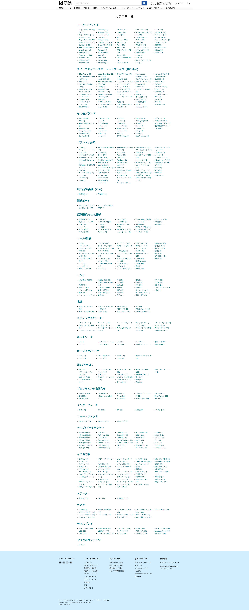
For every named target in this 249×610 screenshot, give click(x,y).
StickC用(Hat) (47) (104, 229)
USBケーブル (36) (104, 467)
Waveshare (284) (142, 37)
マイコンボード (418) (105, 205)
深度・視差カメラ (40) (143, 517)
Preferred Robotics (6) (162, 40)
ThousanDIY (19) (104, 92)
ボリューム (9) (141, 248)
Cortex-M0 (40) (103, 445)
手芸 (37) (139, 377)
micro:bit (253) (84, 58)
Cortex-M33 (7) (160, 448)
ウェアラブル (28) (104, 369)
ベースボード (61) (142, 232)
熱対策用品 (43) (160, 256)
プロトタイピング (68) (125, 377)
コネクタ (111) (103, 243)
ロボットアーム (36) (162, 328)
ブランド (86, 8)
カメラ (81, 504)
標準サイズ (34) (122, 421)
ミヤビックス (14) (161, 121)
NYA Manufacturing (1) (106, 82)
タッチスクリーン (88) (162, 528)
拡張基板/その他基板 (89, 214)
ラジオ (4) (120, 358)
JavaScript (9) (83, 399)
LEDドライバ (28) (85, 248)
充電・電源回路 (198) (86, 312)
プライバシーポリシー (142, 568)
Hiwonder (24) (103, 53)
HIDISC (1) (158, 45)
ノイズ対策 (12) (122, 251)
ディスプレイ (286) (86, 528)
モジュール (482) (161, 219)
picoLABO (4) (159, 82)
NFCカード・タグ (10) (87, 487)
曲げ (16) (120, 285)
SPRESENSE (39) (142, 30)
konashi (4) (102, 136)
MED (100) (102, 77)
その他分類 (83, 454)
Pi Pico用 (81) (84, 232)
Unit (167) (101, 224)
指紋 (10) (139, 280)
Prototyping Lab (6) (142, 121)
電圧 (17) (120, 290)
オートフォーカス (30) (125, 515)
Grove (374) (102, 155)
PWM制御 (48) (103, 464)
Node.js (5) (120, 393)
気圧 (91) (101, 295)
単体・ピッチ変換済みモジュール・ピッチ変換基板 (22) (162, 461)
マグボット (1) (160, 118)
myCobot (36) (84, 63)
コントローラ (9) (104, 323)
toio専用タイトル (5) (143, 175)
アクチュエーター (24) (87, 330)
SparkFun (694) (122, 63)
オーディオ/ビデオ (88, 350)
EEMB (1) (101, 121)
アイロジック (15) (104, 102)
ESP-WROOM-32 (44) (125, 443)
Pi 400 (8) (120, 150)
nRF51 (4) (139, 443)
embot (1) (139, 55)
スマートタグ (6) (141, 160)
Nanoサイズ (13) (85, 421)
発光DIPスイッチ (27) (143, 82)
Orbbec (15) (159, 50)
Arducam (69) (103, 32)
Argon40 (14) (84, 128)
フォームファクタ (87, 416)
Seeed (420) (121, 55)
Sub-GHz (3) (140, 342)
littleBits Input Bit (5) (105, 160)
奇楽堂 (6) (120, 102)
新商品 (61, 8)
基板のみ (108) (141, 261)
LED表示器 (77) (103, 531)
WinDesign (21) (103, 97)
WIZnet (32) (140, 40)
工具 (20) (139, 266)
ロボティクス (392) (123, 380)
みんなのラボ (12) (123, 87)
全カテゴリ (140, 8)
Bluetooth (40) (84, 136)
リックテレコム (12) (143, 47)
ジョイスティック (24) (106, 248)
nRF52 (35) (140, 440)
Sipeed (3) (139, 123)
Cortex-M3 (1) (122, 433)
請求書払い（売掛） (116, 568)
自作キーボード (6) (142, 375)
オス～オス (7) (103, 472)
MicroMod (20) (103, 178)
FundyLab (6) (140, 84)
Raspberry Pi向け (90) (86, 517)
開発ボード (83, 200)
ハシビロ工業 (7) (160, 77)
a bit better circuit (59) (87, 77)
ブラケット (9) (160, 325)
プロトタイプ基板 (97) (143, 227)
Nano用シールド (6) (124, 232)
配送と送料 (138, 565)
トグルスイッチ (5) (123, 477)
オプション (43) (103, 482)
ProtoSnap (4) (140, 118)
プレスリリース (89, 600)
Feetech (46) (102, 50)
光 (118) (120, 280)
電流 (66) (120, 293)
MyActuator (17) (160, 35)
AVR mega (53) (103, 435)
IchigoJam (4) (102, 131)
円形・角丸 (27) (141, 531)
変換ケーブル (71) (161, 482)
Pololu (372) (121, 42)
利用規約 (138, 571)
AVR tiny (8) (102, 438)
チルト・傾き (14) (85, 290)
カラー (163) (140, 528)
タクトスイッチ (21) (124, 474)
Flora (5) (82, 180)
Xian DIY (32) (140, 94)
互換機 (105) (102, 194)
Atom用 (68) (102, 232)
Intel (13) (101, 55)
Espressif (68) (103, 47)
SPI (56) (119, 410)
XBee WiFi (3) (122, 175)
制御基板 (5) (140, 224)
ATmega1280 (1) (85, 433)
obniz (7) (120, 133)
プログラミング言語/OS (91, 388)
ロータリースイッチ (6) (144, 462)
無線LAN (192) (160, 342)
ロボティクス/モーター (90, 318)
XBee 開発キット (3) (143, 147)
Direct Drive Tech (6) (105, 45)
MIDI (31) (82, 358)
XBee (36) (139, 42)
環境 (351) (139, 282)
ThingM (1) (139, 131)
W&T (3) (158, 97)
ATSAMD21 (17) (142, 445)
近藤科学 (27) (140, 53)
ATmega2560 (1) (85, 440)
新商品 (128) (83, 498)
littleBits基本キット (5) (144, 173)
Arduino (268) (84, 53)
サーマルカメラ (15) (143, 515)
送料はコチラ (167, 4)
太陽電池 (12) (102, 312)
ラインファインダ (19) (87, 295)
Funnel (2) (101, 128)
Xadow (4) (120, 165)
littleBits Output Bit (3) (125, 147)
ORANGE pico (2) (123, 136)
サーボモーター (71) (105, 325)
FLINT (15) (83, 104)
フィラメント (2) (122, 264)
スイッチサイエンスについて (67, 600)
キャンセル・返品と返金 (143, 562)
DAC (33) (82, 356)
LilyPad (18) (121, 123)
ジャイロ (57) (84, 288)
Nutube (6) (102, 183)
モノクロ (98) (121, 534)
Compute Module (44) (87, 150)
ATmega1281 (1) (85, 435)
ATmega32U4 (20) (85, 445)
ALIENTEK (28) (160, 37)
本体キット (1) (160, 152)
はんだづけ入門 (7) (123, 479)
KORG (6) (120, 118)
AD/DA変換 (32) (85, 472)
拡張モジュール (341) (86, 222)
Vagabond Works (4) (105, 94)
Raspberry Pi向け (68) (162, 531)
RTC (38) (82, 251)
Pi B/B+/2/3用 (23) (104, 222)
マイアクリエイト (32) (125, 82)
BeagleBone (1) (84, 133)
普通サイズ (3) (160, 479)
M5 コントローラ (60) (162, 160)
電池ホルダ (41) (160, 243)
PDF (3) (81, 545)
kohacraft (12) (159, 92)
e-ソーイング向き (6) (86, 173)
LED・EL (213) (84, 246)
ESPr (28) (82, 175)
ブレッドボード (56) (124, 269)
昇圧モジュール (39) (143, 309)
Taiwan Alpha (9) (160, 42)
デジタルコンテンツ (89, 540)
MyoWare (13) (103, 180)
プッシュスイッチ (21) (125, 482)
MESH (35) (120, 37)
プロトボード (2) (141, 246)
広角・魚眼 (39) (122, 517)
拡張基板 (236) (84, 219)
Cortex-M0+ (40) (104, 448)
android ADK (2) (84, 393)
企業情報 (79, 600)
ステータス (83, 493)
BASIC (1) (82, 396)
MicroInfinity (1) (122, 128)
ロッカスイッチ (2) (142, 464)
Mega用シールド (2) (124, 229)
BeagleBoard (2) (85, 131)
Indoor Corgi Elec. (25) (106, 74)
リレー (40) (140, 259)
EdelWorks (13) (84, 102)
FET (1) (81, 243)
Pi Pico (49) (121, 152)
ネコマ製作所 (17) (161, 94)
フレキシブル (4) (141, 534)
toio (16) (139, 35)
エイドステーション (90, 577)
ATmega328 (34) (85, 443)
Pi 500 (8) (158, 173)
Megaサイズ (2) (103, 421)
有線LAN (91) (159, 344)
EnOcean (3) (102, 126)
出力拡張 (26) (140, 477)
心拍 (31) (120, 295)
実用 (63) (139, 469)
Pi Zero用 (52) (84, 229)
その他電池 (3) (122, 306)
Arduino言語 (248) (142, 399)
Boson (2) (82, 147)
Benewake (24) (103, 35)
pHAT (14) (82, 224)
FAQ (85, 585)
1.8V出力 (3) (83, 459)
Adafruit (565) (103, 30)
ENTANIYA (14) (160, 32)
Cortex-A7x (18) (104, 443)
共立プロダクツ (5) (142, 50)
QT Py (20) (158, 170)
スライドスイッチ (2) (124, 472)
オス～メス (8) (103, 479)
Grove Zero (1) (103, 157)
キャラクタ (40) (122, 531)
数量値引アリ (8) (122, 498)
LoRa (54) (120, 344)
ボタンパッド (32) (123, 484)
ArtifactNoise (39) (85, 89)
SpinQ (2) (139, 58)
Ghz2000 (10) (84, 107)
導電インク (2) (160, 246)
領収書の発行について (91, 565)
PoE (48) (139, 306)
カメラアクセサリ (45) (87, 512)
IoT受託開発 (170, 8)
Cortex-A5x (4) (103, 440)
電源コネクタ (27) (123, 312)
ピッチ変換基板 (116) (143, 229)
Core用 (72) (102, 227)
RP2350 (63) (159, 445)
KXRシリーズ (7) (104, 170)
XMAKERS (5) (159, 89)
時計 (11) (139, 467)
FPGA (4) (101, 208)
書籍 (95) (139, 380)
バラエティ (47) (122, 375)
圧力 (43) (120, 282)
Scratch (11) (121, 399)
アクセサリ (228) (104, 469)
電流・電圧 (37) (141, 295)
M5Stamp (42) (103, 175)
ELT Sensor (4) (103, 123)
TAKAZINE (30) (103, 89)
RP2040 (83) (140, 438)
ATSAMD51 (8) (141, 448)
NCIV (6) (158, 102)
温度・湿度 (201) (104, 290)
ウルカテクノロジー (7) (144, 79)
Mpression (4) (122, 131)
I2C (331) (101, 410)
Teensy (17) (140, 128)
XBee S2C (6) (121, 173)
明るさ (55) (159, 280)
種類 (95, 8)
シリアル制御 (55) (123, 464)
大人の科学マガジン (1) (163, 123)
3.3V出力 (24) (84, 464)
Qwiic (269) (121, 157)
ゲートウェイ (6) (85, 269)
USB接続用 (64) (84, 377)
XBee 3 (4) (120, 168)
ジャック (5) (102, 358)
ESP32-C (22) (159, 438)
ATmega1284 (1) (85, 438)
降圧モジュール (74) (143, 312)
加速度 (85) (83, 285)
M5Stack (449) (84, 60)
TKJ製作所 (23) (141, 102)
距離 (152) (82, 293)
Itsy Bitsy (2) (159, 155)
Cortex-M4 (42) (122, 435)
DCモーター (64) (85, 323)
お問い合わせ (88, 588)
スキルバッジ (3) (104, 259)
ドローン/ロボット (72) (163, 323)
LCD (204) (82, 531)
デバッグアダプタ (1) (143, 163)
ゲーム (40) (102, 375)
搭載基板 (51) (159, 469)
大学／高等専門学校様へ (118, 571)
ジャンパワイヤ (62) (105, 246)
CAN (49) (82, 410)
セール (68, 8)
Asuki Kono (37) (84, 92)
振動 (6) (119, 288)
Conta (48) (82, 152)
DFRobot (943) (103, 40)
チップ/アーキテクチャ (90, 427)
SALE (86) (101, 498)
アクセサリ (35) (160, 534)
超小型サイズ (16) (161, 467)
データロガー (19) (123, 243)
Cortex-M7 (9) (122, 438)
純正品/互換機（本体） (90, 189)
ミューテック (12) (123, 84)
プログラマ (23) (141, 243)
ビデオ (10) (121, 356)
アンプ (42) (83, 264)
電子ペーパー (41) (104, 528)
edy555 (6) (139, 87)
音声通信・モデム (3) (143, 344)
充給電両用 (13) (141, 472)
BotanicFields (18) (85, 94)
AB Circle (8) (83, 118)
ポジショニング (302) (162, 288)
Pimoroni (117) (122, 40)
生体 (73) (158, 290)
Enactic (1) (158, 99)
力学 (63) (139, 285)
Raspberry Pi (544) (85, 55)
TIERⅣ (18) (159, 30)
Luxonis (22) (121, 32)
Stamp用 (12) (121, 219)
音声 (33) (139, 288)
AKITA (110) (83, 82)
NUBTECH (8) (159, 79)
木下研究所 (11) (141, 97)
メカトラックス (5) (123, 89)
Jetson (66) (102, 58)
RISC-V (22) (140, 435)
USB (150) (139, 410)
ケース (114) (83, 266)
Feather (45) (83, 178)
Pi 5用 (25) (158, 222)
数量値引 (77, 8)
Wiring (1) (139, 133)
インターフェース (87, 405)
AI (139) (82, 369)
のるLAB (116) (122, 79)
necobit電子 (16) (104, 79)
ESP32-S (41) (159, 435)
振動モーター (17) (161, 330)
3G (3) (81, 342)
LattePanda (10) (103, 173)
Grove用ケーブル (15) (86, 474)
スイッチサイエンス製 (108, 8)
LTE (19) (82, 344)
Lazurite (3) (121, 121)
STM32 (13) (159, 433)
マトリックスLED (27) (106, 534)
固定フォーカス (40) (162, 510)
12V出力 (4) (83, 462)
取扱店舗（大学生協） (91, 571)
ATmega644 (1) (84, 448)
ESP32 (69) (121, 445)
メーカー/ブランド (88, 25)
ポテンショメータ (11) (106, 288)
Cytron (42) (102, 37)
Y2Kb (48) (101, 99)
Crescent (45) (84, 99)
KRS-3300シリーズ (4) (106, 168)
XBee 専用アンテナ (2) (144, 150)
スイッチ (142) (103, 251)
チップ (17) (102, 269)
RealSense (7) (122, 160)
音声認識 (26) (121, 382)
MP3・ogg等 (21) (104, 356)
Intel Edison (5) (103, 163)
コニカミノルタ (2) (142, 136)
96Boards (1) (83, 469)
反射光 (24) (159, 285)
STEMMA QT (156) (161, 157)
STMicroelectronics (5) (144, 32)
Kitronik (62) (102, 60)
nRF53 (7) (158, 443)
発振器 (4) (158, 259)
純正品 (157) (83, 194)
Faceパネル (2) (122, 222)
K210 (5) (158, 440)
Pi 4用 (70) (102, 219)
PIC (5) (119, 448)
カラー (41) (159, 282)
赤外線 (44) (140, 269)
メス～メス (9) (122, 487)
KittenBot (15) (103, 63)
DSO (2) (82, 170)
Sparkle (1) (139, 126)
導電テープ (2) (160, 248)
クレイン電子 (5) (141, 99)
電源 (79, 301)
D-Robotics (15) (160, 47)
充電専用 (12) (140, 474)
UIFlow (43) (159, 399)
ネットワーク (85, 336)
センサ (81, 275)
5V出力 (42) (83, 467)
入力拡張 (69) (159, 477)
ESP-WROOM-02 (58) (125, 440)
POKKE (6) (101, 84)
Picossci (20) (121, 155)
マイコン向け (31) (104, 515)
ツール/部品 (84, 238)
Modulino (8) (159, 175)
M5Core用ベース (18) (86, 155)
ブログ (149, 8)
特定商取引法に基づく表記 (143, 574)
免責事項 (138, 577)
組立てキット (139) (142, 484)
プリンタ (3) (121, 266)
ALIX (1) (82, 121)
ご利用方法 (88, 562)
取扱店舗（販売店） (90, 568)
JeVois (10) (102, 133)
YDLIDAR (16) (141, 45)
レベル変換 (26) (141, 459)
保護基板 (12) (159, 224)
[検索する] (144, 3)
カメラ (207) (83, 510)
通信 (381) (139, 382)
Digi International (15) (105, 42)
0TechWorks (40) (85, 74)
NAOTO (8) (139, 104)
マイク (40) (140, 251)
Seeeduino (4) (122, 163)
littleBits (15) (121, 30)
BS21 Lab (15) (84, 97)
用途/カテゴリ (85, 364)
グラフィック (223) (123, 528)
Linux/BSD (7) (103, 393)
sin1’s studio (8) (141, 107)
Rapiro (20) (121, 45)
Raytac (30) (121, 47)
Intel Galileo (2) (103, 165)
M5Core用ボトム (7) (86, 157)
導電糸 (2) (158, 251)
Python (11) (121, 396)
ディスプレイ (85, 523)
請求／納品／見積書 (116, 565)
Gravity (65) (102, 152)
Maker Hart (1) (122, 126)
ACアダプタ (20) (123, 309)
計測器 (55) (140, 264)
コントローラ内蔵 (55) (87, 515)
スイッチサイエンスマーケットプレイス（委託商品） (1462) (87, 42)
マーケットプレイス (126, 8)
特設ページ (158, 8)
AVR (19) (101, 433)
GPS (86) (120, 342)
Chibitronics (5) (103, 118)
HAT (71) (82, 227)
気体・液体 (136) (104, 293)
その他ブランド (86, 113)
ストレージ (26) (103, 261)
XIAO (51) (139, 152)
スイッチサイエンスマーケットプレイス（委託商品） (108, 69)
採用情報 (87, 582)
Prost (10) (101, 87)
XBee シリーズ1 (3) (124, 183)
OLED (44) (82, 534)
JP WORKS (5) (160, 104)
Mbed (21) (120, 35)
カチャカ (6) (159, 168)
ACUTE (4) (83, 79)
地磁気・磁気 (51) (104, 280)
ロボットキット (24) (143, 170)
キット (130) (102, 372)
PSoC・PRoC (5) (141, 433)
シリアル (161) (160, 410)
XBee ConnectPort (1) (124, 170)
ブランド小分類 (86, 142)
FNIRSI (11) (159, 53)
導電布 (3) (158, 253)
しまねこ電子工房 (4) (162, 74)
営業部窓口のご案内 (116, 562)
